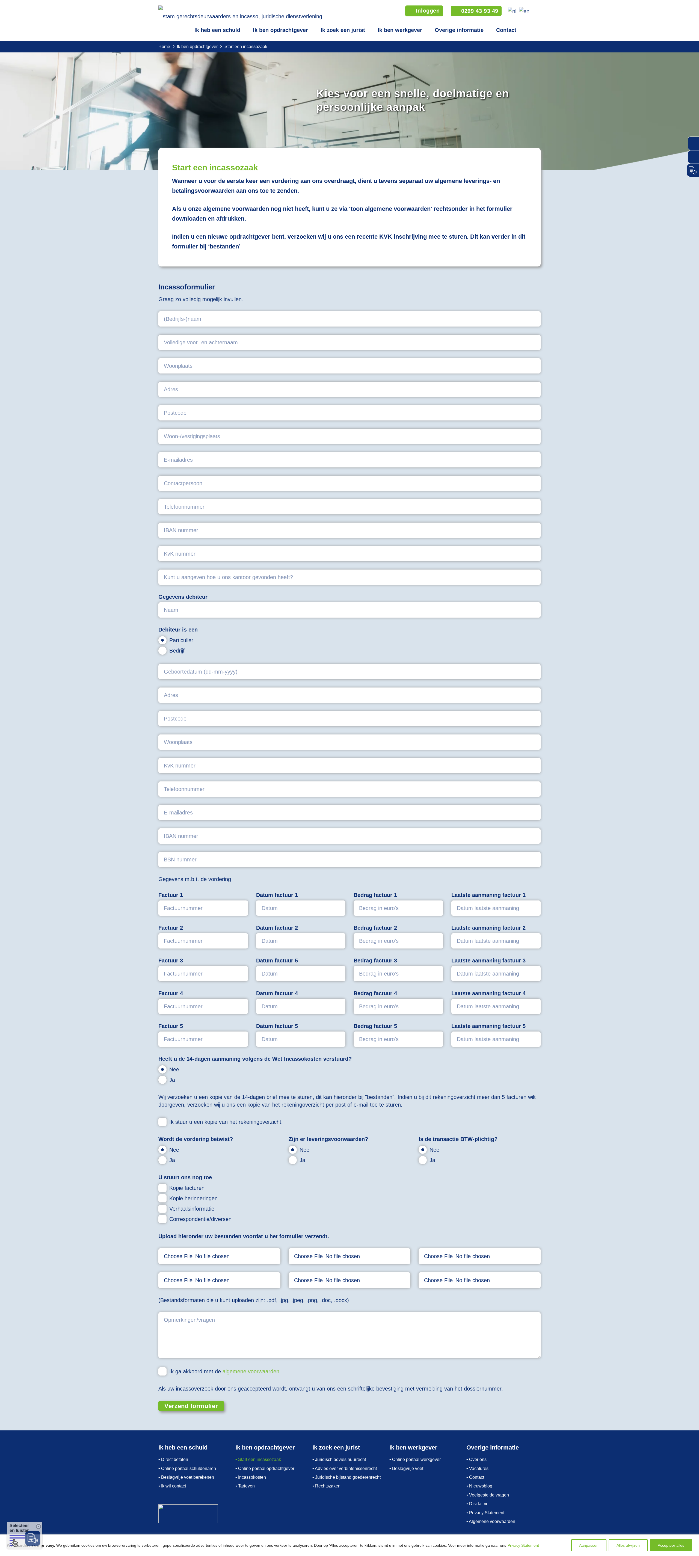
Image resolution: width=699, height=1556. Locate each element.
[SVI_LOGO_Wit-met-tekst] (195, 1513)
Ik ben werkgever (400, 30)
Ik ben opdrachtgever (280, 30)
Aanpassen (589, 1545)
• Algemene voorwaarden (490, 1521)
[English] (523, 11)
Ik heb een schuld (217, 30)
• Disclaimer (478, 1503)
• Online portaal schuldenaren (187, 1468)
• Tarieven (245, 1486)
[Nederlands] (511, 11)
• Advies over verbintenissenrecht (344, 1468)
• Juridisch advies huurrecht (339, 1459)
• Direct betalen (173, 1459)
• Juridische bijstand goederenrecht (346, 1477)
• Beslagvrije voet (406, 1468)
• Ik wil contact (172, 1486)
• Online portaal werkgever (415, 1459)
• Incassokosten (250, 1477)
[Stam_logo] (240, 13)
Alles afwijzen (628, 1545)
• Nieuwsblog (479, 1486)
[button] (537, 11)
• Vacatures (477, 1468)
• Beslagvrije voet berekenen (186, 1477)
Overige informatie (459, 30)
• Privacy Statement (485, 1512)
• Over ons (476, 1459)
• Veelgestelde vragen (487, 1495)
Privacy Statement (523, 1545)
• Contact (475, 1477)
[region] (349, 1545)
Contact (506, 30)
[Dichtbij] (693, 1539)
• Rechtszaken (326, 1486)
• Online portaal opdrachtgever (264, 1468)
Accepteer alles (671, 1545)
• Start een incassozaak (258, 1459)
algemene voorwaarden (251, 1371)
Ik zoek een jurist (343, 30)
